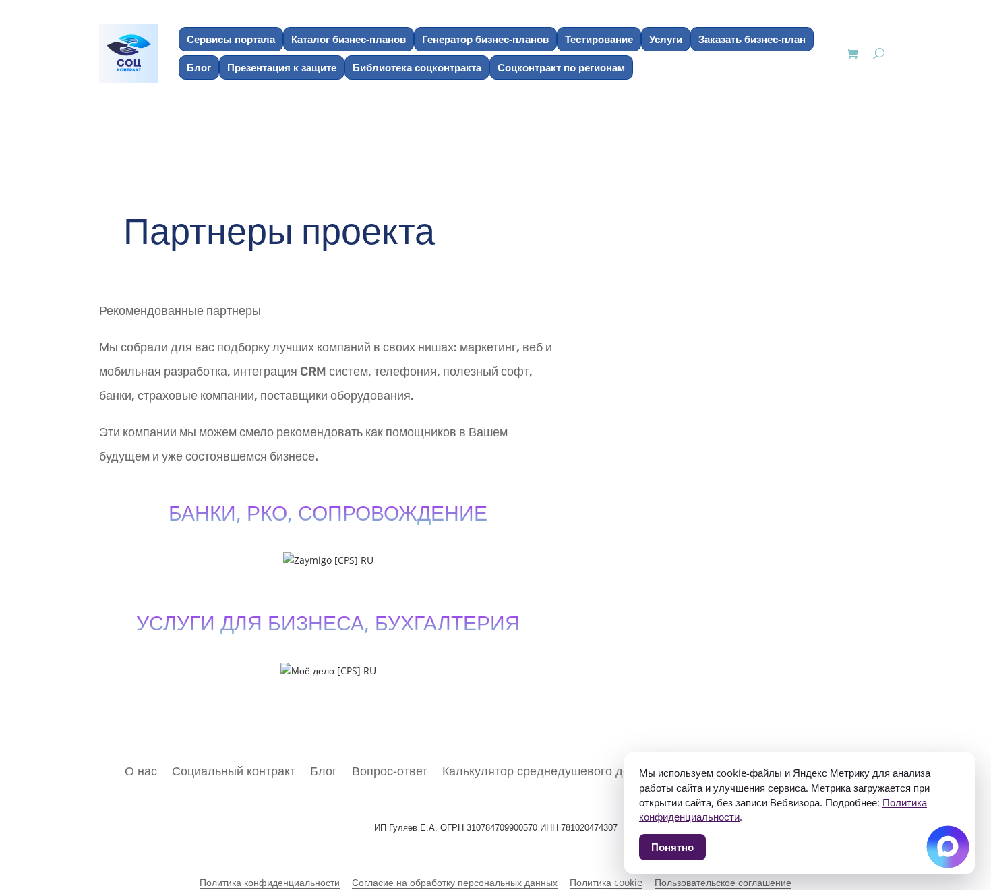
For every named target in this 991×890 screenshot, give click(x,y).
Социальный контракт (233, 769)
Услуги (665, 39)
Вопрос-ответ (389, 769)
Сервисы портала (231, 39)
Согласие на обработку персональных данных (455, 883)
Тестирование (599, 39)
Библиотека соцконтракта (417, 67)
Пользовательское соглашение (723, 883)
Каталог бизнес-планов (348, 39)
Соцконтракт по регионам (561, 67)
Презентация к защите (281, 67)
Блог (199, 67)
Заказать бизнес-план (752, 39)
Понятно (672, 847)
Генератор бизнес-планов (485, 39)
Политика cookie (606, 883)
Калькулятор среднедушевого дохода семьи (568, 769)
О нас (141, 769)
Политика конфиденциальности (270, 883)
